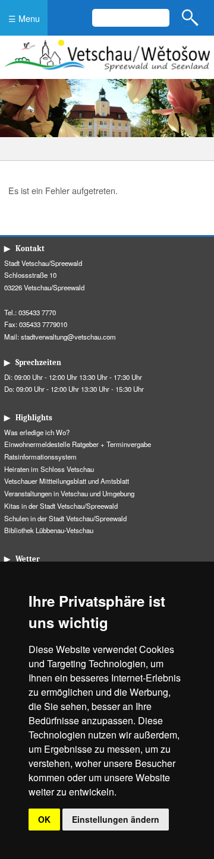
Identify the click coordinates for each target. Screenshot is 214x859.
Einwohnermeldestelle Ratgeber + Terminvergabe (77, 444)
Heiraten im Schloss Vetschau (49, 469)
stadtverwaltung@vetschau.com (68, 336)
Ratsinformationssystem (40, 456)
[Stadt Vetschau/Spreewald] (107, 72)
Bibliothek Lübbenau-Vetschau (48, 530)
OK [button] (44, 819)
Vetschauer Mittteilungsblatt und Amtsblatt (66, 481)
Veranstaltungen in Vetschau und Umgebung (69, 493)
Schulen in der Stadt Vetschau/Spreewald (65, 518)
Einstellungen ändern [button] (115, 819)
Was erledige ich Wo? (37, 432)
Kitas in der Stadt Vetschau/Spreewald (61, 506)
